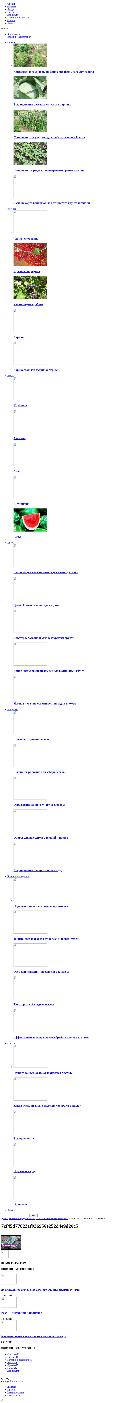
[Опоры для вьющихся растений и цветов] (30, 831)
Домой (4, 1218)
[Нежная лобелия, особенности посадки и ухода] (30, 697)
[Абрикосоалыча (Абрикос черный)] (30, 364)
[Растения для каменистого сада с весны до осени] (30, 566)
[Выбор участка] (30, 1132)
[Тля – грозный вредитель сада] (30, 998)
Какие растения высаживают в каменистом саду (33, 1336)
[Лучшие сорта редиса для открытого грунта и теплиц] (30, 164)
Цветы (10, 12)
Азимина (20, 438)
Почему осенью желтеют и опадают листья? (43, 1072)
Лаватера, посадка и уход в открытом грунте (44, 637)
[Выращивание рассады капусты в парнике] (30, 98)
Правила (11, 1389)
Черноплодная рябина (28, 304)
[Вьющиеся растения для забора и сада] (30, 766)
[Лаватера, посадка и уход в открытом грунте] (30, 632)
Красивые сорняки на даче (31, 739)
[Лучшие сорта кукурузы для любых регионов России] (30, 131)
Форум (11, 23)
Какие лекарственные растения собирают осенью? (47, 1105)
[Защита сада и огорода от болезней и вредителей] (30, 932)
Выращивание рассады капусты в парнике (42, 104)
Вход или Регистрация (19, 37)
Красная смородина (27, 271)
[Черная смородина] (30, 232)
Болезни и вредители (18, 17)
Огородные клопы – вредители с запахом (41, 971)
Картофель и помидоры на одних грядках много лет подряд (54, 71)
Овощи (11, 3)
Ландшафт (12, 15)
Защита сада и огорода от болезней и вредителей (46, 938)
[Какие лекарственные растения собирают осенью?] (30, 1099)
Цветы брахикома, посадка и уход (36, 605)
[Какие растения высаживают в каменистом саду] (9, 1330)
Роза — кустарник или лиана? (21, 1312)
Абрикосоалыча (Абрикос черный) (37, 369)
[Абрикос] (30, 331)
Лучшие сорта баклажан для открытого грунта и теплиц (52, 202)
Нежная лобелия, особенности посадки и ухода (45, 703)
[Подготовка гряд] (30, 1165)
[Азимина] (30, 432)
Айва (17, 471)
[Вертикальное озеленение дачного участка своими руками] (9, 1283)
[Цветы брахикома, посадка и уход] (30, 599)
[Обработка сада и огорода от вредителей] (30, 900)
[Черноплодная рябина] (30, 298)
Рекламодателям (15, 1392)
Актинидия (21, 503)
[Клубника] (30, 399)
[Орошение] (30, 1198)
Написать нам (14, 1395)
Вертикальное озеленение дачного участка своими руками (40, 1289)
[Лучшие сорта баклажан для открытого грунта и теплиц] (30, 197)
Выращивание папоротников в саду (38, 870)
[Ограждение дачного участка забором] (30, 799)
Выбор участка (24, 1138)
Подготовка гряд (25, 1171)
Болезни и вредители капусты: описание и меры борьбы (38, 1218)
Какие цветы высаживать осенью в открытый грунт (49, 670)
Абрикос (19, 337)
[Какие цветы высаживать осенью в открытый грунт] (30, 664)
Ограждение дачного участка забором (39, 804)
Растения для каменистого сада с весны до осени (46, 572)
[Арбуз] (30, 530)
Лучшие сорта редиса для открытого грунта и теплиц (49, 170)
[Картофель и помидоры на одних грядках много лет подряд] (30, 65)
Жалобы (11, 1386)
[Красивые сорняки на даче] (30, 733)
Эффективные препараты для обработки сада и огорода (51, 1037)
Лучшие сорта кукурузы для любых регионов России (49, 137)
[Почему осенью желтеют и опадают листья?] (30, 1067)
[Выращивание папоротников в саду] (30, 864)
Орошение (20, 1204)
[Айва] (30, 465)
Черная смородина (26, 238)
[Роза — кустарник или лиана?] (9, 1307)
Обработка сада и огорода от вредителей (41, 906)
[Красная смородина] (30, 265)
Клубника (20, 405)
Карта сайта (13, 34)
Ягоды (10, 9)
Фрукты (11, 6)
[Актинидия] (30, 498)
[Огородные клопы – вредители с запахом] (30, 965)
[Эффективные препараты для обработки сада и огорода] (30, 1031)
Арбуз (18, 536)
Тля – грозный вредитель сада (34, 1004)
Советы (11, 20)
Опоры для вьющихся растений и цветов (41, 837)
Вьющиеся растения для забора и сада (39, 772)
